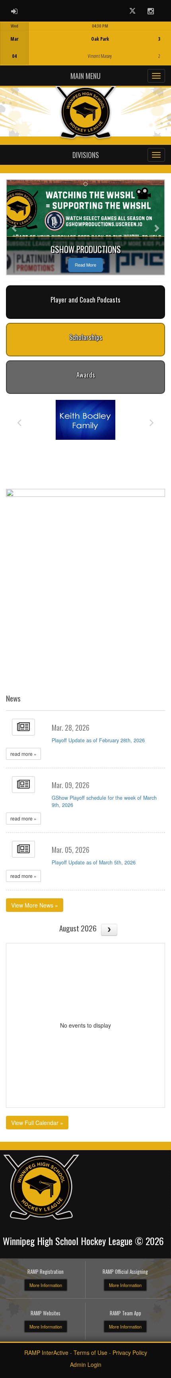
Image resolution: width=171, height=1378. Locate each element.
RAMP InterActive (46, 1352)
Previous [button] (19, 422)
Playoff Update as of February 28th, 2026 (98, 740)
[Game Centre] (85, 49)
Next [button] (151, 422)
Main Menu (85, 76)
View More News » (34, 905)
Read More (85, 265)
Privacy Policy (130, 1352)
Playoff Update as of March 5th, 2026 (94, 862)
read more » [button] (23, 753)
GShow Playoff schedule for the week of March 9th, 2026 (104, 801)
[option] (85, 43)
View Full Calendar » (37, 1123)
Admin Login (85, 1364)
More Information (45, 1285)
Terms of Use (90, 1352)
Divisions (85, 155)
